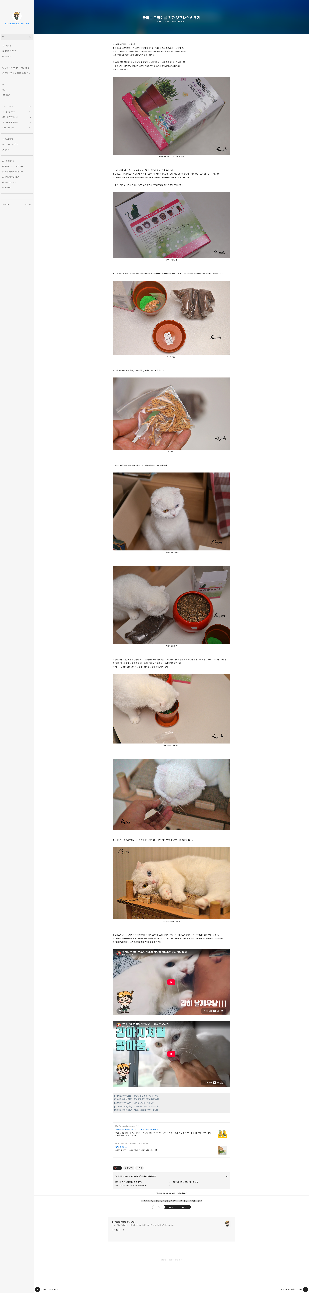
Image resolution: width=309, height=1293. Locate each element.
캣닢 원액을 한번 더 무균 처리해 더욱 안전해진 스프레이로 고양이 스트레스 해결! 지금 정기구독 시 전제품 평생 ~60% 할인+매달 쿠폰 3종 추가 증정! (163, 1134)
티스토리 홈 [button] (9, 139)
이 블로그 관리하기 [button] (11, 144)
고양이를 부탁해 (122, 1176)
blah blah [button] (8, 128)
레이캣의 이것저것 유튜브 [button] (14, 172)
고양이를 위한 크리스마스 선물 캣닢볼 (128, 1182)
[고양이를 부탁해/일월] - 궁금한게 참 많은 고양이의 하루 (136, 1096)
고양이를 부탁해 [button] (10, 117)
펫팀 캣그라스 (121, 1147)
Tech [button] (6, 106)
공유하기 (171, 1207)
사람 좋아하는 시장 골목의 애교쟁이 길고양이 (131, 1185)
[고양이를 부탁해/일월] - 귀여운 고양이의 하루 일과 (134, 1103)
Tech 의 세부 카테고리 (30, 106)
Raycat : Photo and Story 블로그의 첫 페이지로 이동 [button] (17, 17)
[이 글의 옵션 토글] (120, 1168)
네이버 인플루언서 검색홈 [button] (14, 166)
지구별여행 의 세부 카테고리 (30, 111)
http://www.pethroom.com (125, 1126)
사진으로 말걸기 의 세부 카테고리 (30, 122)
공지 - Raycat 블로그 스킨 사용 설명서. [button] (19, 68)
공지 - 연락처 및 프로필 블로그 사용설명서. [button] (19, 73)
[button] (17, 45)
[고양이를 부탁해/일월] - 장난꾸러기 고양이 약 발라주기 (136, 1106)
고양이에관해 (135, 1176)
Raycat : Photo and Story (124, 1222)
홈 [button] (3, 84)
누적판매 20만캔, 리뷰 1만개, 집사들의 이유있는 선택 (136, 1150)
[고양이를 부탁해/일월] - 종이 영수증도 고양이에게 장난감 (136, 1099)
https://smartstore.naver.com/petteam (130, 1144)
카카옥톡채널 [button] (9, 161)
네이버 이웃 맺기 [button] (11, 51)
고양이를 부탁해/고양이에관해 (178, 22)
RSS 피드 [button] (8, 56)
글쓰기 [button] (7, 150)
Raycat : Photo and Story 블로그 (37, 1289)
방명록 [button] (4, 90)
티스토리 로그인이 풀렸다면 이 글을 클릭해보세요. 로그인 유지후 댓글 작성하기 (171, 1201)
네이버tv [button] (8, 188)
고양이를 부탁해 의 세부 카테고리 (30, 117)
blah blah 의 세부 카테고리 (30, 127)
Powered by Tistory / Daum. (50, 1289)
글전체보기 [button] (6, 95)
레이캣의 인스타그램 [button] (12, 177)
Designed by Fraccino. (295, 1289)
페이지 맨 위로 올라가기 (305, 1289)
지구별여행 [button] (8, 112)
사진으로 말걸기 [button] (10, 122)
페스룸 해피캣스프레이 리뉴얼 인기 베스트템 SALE (136, 1129)
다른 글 (184, 1207)
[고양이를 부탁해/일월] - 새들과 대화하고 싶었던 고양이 (136, 1110)
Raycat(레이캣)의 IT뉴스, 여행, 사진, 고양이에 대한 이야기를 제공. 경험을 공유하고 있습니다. (143, 1225)
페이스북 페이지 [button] (10, 182)
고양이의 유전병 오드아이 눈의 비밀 (185, 1182)
